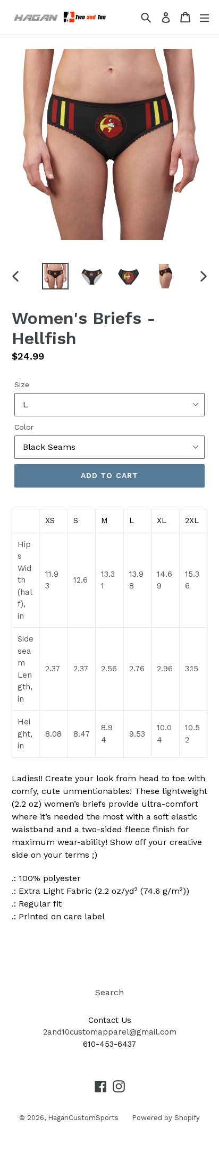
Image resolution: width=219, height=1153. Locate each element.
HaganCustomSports (83, 1118)
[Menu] (204, 17)
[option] (55, 276)
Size (21, 384)
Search (109, 992)
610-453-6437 (109, 1044)
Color (23, 427)
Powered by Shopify (166, 1118)
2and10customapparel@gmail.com (109, 1032)
